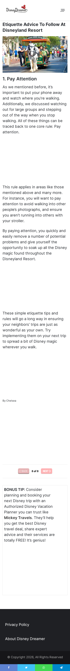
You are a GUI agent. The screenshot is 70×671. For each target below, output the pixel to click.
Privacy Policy (17, 624)
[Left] (24, 471)
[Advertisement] (35, 429)
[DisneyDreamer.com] (17, 9)
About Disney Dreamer (25, 639)
